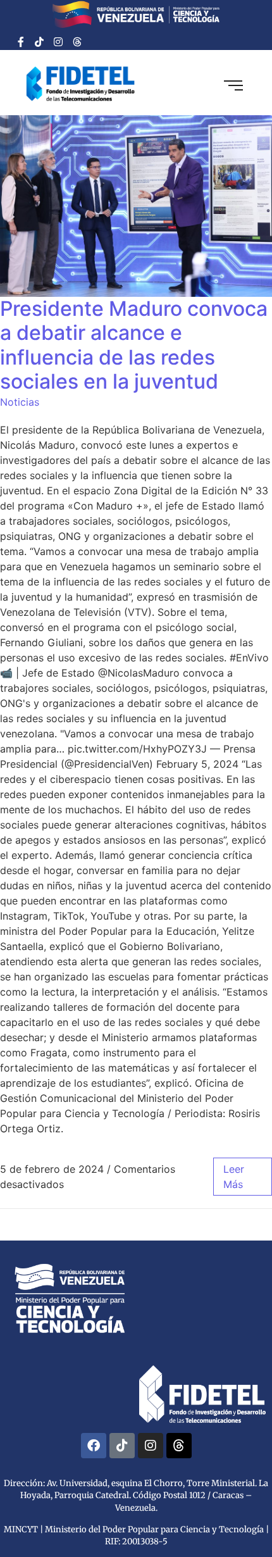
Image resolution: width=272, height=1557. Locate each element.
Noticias (19, 402)
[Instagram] (58, 42)
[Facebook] (93, 1445)
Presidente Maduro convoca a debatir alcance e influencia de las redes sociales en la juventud (134, 345)
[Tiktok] (40, 42)
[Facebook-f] (21, 42)
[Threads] (77, 42)
